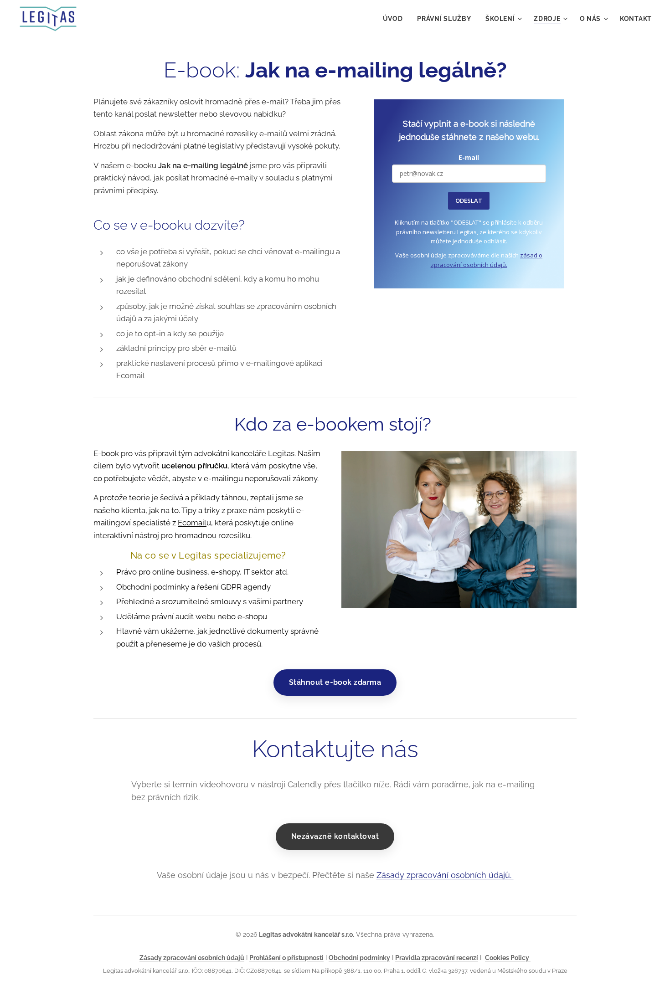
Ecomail (192, 522)
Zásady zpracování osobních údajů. (445, 875)
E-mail (469, 157)
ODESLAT (468, 200)
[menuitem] (395, 18)
